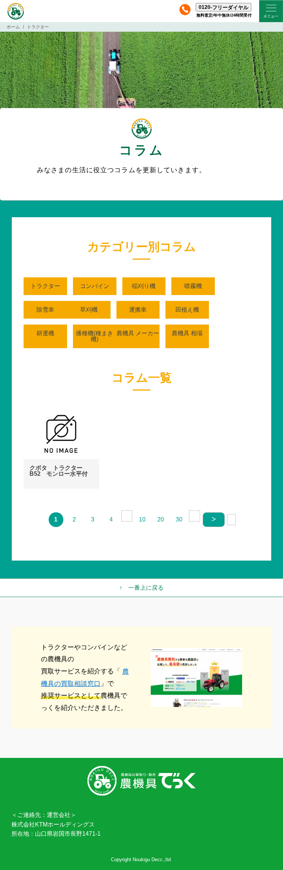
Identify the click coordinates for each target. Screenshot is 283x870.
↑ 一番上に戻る (141, 588)
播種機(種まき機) (94, 336)
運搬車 (138, 309)
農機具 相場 (187, 333)
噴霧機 (193, 286)
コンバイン (94, 286)
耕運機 (45, 333)
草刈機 (89, 309)
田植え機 (187, 309)
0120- (223, 7)
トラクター (45, 286)
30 (179, 519)
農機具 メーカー (137, 333)
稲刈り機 (144, 286)
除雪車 (45, 309)
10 (142, 519)
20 (160, 519)
